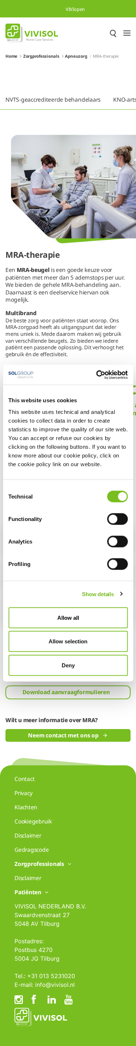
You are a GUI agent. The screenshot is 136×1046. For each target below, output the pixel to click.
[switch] (117, 519)
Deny (68, 665)
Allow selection (68, 641)
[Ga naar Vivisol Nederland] (31, 33)
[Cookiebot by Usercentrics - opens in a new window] (97, 374)
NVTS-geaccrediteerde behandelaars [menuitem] (52, 99)
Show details (98, 594)
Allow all (68, 617)
